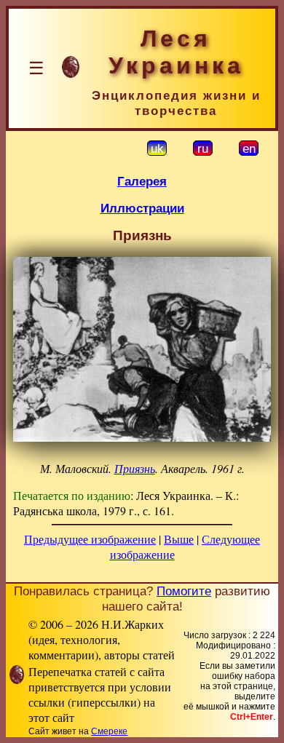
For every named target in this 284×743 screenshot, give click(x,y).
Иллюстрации (142, 208)
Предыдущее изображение (90, 539)
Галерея (142, 181)
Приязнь (134, 468)
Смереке (109, 731)
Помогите (184, 591)
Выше (179, 539)
